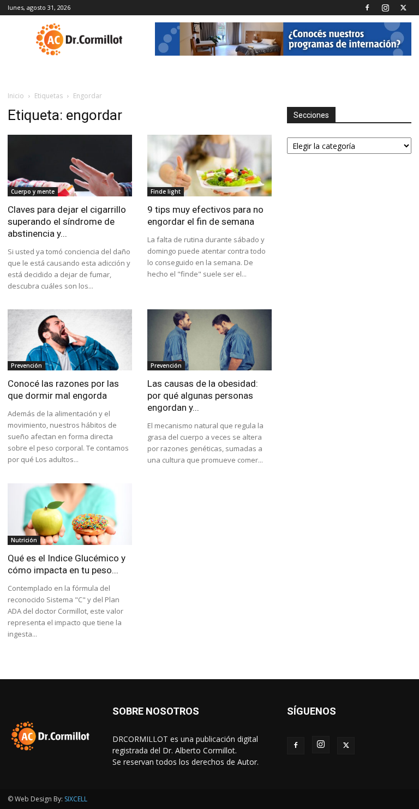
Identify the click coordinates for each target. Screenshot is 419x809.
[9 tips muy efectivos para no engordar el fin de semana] (209, 165)
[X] (403, 7)
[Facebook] (367, 7)
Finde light (166, 191)
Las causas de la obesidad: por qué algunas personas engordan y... (202, 395)
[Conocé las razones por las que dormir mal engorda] (70, 340)
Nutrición (24, 540)
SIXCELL (75, 799)
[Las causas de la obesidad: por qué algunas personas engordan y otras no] (209, 340)
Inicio (16, 95)
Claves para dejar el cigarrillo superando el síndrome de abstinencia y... (67, 221)
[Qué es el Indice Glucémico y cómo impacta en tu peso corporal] (70, 514)
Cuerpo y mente (33, 191)
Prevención (26, 365)
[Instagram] (385, 7)
